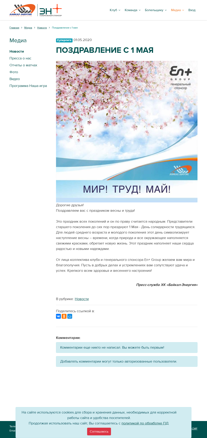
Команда (131, 10)
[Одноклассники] (64, 316)
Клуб (113, 10)
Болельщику (154, 10)
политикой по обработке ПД (144, 423)
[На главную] (36, 10)
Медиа (176, 10)
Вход (191, 10)
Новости (82, 299)
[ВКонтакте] (58, 316)
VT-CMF (192, 429)
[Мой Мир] (69, 316)
